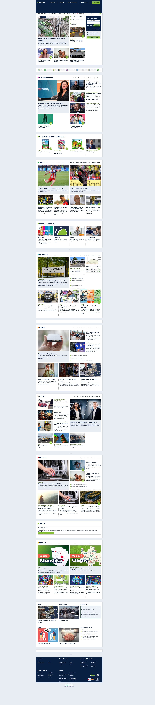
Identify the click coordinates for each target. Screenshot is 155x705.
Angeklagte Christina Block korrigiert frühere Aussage (78, 19)
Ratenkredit (93, 662)
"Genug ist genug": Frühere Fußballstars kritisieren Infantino (90, 614)
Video (82, 77)
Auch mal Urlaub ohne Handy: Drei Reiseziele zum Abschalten (79, 486)
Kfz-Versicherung (83, 666)
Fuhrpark (92, 396)
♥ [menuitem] (77, 14)
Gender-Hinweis (72, 672)
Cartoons (98, 77)
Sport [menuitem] (42, 13)
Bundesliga (72, 162)
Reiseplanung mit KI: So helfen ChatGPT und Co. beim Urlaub (79, 355)
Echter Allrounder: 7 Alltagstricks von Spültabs (88, 609)
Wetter (49, 662)
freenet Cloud (82, 662)
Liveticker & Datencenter (96, 162)
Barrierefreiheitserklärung (64, 674)
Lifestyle (43, 458)
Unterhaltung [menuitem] (53, 13)
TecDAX (88, 271)
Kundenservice (61, 672)
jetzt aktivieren (42, 532)
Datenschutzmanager (63, 678)
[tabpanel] (53, 29)
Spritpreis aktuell (41, 662)
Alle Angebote (96, 2)
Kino (79, 77)
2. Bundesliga (77, 162)
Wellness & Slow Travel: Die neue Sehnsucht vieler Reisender (78, 484)
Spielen (42, 543)
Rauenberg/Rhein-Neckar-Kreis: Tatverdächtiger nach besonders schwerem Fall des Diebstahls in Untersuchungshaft (90, 637)
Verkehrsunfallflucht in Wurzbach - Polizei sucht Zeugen (89, 639)
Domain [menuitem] (74, 13)
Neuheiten (76, 396)
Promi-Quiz (61, 665)
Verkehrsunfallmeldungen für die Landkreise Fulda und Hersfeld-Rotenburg (90, 629)
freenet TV (39, 674)
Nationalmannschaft (83, 162)
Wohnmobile (87, 396)
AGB (60, 681)
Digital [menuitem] (64, 13)
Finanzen (43, 255)
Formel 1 (89, 162)
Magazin (83, 396)
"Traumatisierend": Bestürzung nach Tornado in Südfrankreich (77, 21)
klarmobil (50, 675)
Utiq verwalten (61, 679)
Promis (76, 77)
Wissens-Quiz (72, 663)
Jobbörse (49, 660)
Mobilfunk (52, 2)
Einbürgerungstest (62, 662)
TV (73, 77)
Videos (71, 662)
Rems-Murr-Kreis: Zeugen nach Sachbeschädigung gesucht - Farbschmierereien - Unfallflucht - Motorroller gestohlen (89, 634)
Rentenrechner (93, 665)
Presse (71, 674)
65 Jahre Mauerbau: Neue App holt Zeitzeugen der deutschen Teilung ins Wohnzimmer (82, 360)
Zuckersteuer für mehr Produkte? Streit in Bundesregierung (76, 24)
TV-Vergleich (93, 666)
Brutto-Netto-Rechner (95, 663)
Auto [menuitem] (49, 13)
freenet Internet (40, 675)
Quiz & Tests (89, 77)
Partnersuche (50, 663)
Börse (39, 660)
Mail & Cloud (84, 2)
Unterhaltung (46, 77)
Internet (62, 2)
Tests (80, 396)
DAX (87, 268)
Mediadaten (72, 675)
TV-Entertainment (72, 2)
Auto (41, 396)
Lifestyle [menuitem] (59, 13)
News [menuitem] (39, 13)
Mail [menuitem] (71, 13)
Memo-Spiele (94, 77)
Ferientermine (40, 663)
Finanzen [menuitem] (45, 13)
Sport (42, 162)
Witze (85, 77)
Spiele (71, 660)
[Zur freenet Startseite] (41, 3)
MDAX (87, 269)
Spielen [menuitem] (68, 13)
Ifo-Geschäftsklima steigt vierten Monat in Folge (77, 278)
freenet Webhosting (84, 665)
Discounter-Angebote (84, 660)
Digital (42, 328)
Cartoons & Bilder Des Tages (52, 137)
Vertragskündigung (73, 678)
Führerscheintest (97, 396)
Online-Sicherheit (94, 660)
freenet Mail (82, 663)
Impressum (61, 675)
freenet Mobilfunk (41, 672)
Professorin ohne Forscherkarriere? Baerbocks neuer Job (78, 17)
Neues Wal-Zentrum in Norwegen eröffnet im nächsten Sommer (79, 488)
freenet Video (50, 672)
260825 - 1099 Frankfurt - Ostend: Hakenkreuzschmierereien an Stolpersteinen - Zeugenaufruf (90, 632)
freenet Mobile (50, 674)
